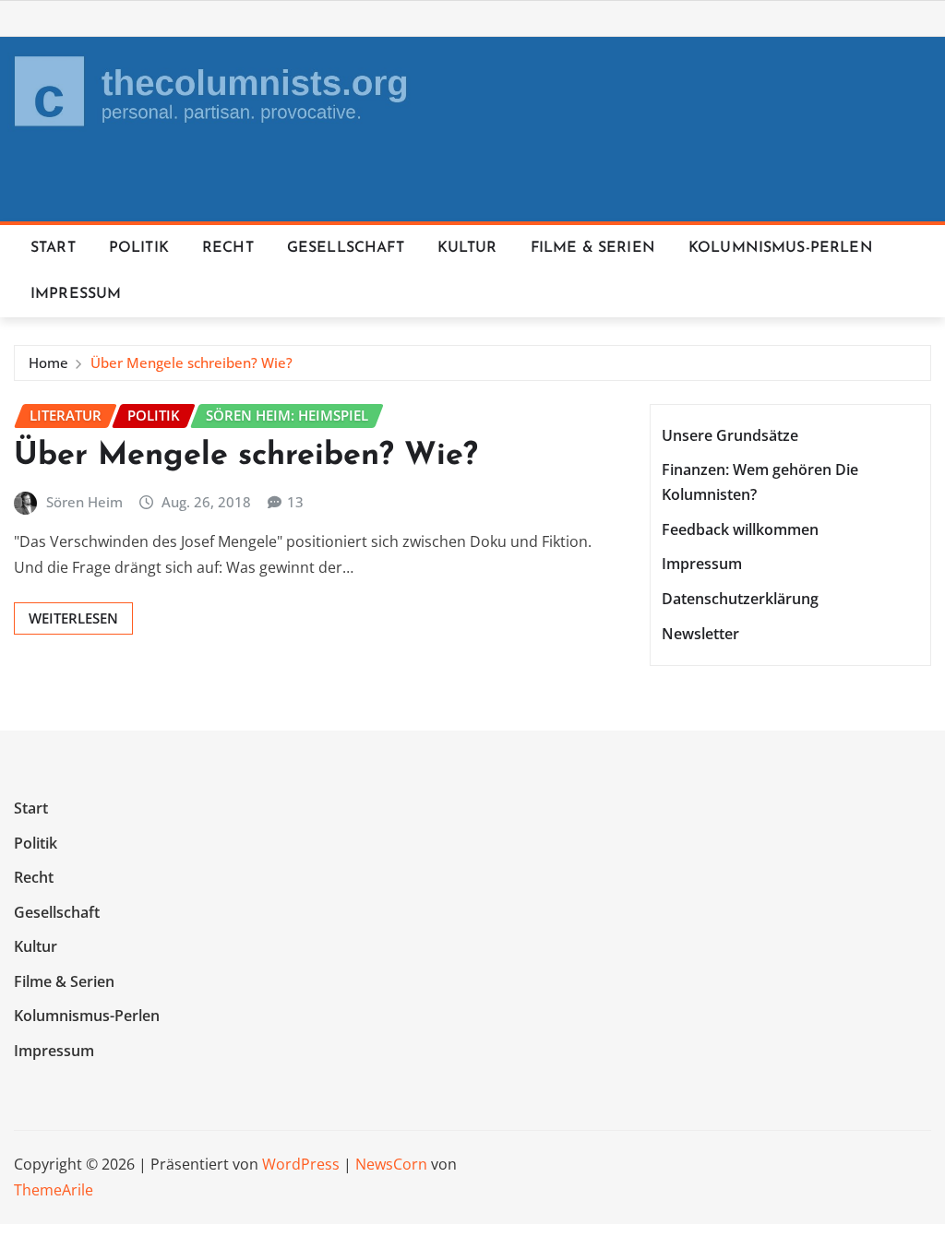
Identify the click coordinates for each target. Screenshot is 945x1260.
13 (295, 502)
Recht (228, 248)
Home (48, 362)
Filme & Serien (593, 248)
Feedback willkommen (740, 529)
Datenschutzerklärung (740, 598)
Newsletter (700, 634)
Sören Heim (84, 502)
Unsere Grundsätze (730, 435)
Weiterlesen (73, 618)
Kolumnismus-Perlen (780, 248)
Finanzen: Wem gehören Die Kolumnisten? (760, 482)
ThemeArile (53, 1190)
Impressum (75, 294)
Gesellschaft (345, 248)
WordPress (301, 1164)
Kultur (467, 248)
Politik (139, 248)
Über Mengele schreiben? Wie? (191, 362)
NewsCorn (391, 1164)
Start (53, 248)
